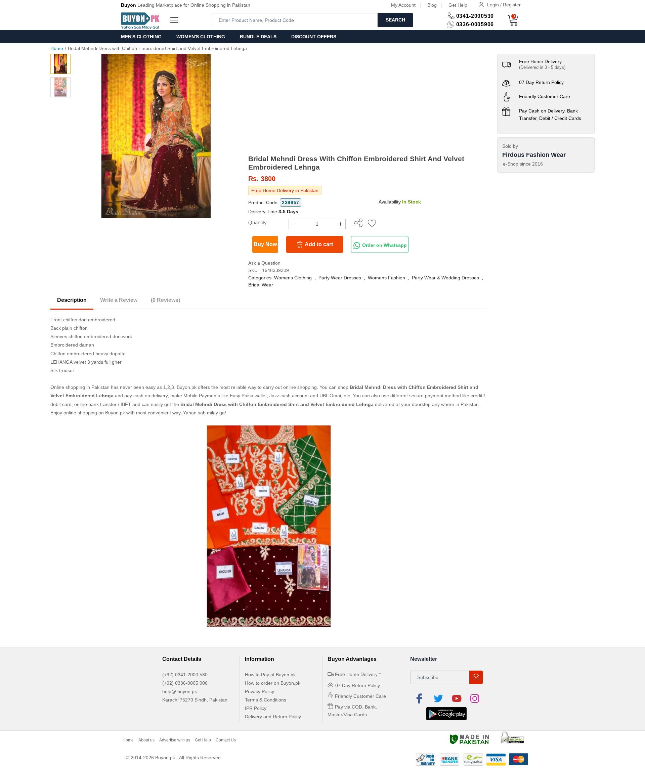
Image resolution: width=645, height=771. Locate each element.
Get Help (457, 5)
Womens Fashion (386, 277)
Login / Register (504, 4)
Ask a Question (264, 263)
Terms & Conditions (265, 699)
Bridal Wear (260, 284)
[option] (156, 136)
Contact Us (226, 740)
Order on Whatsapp (384, 245)
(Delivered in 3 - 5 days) (542, 67)
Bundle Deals (258, 36)
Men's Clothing (141, 36)
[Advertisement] (367, 104)
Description (72, 300)
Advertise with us (174, 740)
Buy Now (265, 244)
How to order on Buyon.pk (272, 683)
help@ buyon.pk (179, 691)
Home (56, 48)
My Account (403, 5)
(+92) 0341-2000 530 (185, 674)
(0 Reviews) (165, 300)
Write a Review (118, 300)
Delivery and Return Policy (273, 716)
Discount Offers (313, 36)
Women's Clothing (200, 36)
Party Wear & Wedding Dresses (445, 277)
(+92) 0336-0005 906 (185, 683)
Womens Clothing (293, 277)
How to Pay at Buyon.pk (270, 674)
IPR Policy (255, 708)
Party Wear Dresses (339, 277)
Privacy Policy (259, 691)
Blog (432, 5)
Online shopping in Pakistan (80, 387)
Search (395, 19)
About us (146, 740)
